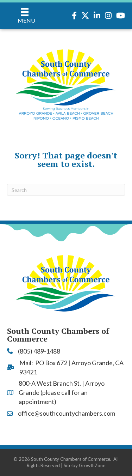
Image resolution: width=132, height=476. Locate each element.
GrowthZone (92, 465)
